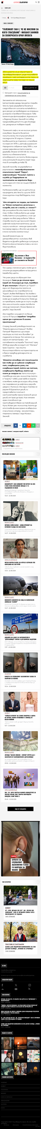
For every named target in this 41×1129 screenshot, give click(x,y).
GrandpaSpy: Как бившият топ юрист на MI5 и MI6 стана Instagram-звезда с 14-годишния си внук (20, 486)
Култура (4, 1104)
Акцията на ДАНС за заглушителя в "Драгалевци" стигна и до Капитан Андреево (20, 638)
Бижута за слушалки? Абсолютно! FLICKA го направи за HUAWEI (20, 677)
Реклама (16, 1125)
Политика (4, 1089)
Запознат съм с (17, 94)
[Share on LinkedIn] (24, 425)
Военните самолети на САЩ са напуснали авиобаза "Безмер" (19, 601)
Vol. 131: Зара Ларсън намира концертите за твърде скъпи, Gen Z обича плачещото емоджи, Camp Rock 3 (20, 794)
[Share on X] (20, 425)
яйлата (26, 431)
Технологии (5, 1100)
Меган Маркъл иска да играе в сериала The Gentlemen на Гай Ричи (20, 563)
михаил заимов (7, 431)
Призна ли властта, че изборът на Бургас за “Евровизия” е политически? (18, 999)
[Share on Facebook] (15, 425)
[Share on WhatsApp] (33, 425)
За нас (4, 965)
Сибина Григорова (6, 972)
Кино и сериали (6, 1097)
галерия (4, 1082)
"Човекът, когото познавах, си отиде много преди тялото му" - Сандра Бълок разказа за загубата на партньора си (19, 1006)
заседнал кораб (18, 431)
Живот (3, 1086)
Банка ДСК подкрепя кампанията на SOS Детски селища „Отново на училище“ (20, 948)
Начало (6, 1125)
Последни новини (8, 454)
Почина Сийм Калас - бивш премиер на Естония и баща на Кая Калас (18, 526)
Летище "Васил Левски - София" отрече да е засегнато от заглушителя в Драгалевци (20, 756)
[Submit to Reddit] (29, 425)
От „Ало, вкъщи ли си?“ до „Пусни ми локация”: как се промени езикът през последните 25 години (19, 912)
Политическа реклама (30, 1125)
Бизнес (3, 1093)
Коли (3, 1108)
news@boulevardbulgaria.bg (26, 975)
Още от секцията (20, 809)
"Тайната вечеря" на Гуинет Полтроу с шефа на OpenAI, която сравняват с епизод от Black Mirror (20, 717)
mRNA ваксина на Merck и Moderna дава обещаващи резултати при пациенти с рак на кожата (20, 1012)
